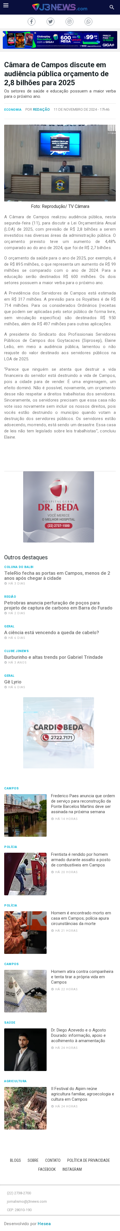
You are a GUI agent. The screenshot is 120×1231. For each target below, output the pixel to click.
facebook (47, 1169)
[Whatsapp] (88, 21)
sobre (33, 1160)
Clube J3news (16, 651)
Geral (9, 626)
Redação (41, 109)
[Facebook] (31, 21)
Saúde (9, 1022)
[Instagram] (69, 21)
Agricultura (15, 1081)
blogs (15, 1160)
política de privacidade (88, 1160)
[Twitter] (50, 21)
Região (10, 597)
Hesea (44, 1223)
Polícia (10, 847)
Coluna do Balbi (18, 567)
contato (53, 1160)
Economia (12, 110)
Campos (11, 788)
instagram (72, 1169)
